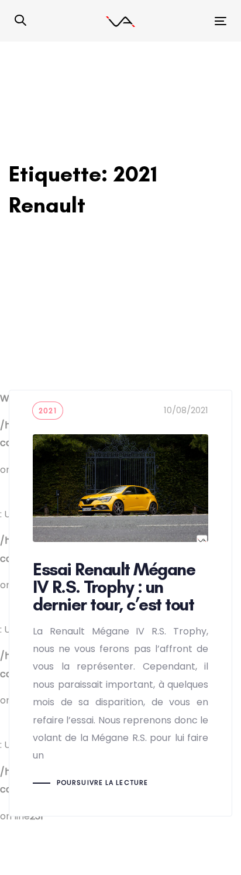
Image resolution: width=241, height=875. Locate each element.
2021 (48, 411)
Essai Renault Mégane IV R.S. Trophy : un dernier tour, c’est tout (120, 603)
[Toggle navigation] (191, 20)
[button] (20, 21)
